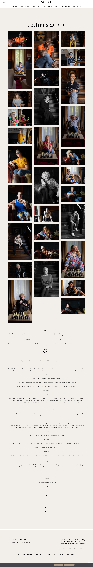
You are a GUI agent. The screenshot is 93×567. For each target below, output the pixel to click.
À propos (14, 6)
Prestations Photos (25, 6)
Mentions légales (52, 554)
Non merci (60, 564)
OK (55, 564)
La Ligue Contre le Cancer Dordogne (28, 334)
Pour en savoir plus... (69, 564)
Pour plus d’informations (25, 554)
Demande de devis (65, 6)
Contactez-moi (77, 6)
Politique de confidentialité (67, 554)
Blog (56, 6)
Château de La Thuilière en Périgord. (69, 336)
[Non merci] (91, 565)
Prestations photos (39, 554)
